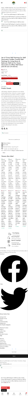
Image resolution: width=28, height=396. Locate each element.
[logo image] (13, 2)
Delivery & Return (6, 143)
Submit (14, 356)
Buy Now (16, 83)
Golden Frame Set (9, 7)
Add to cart (9, 83)
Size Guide (5, 144)
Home (2, 7)
